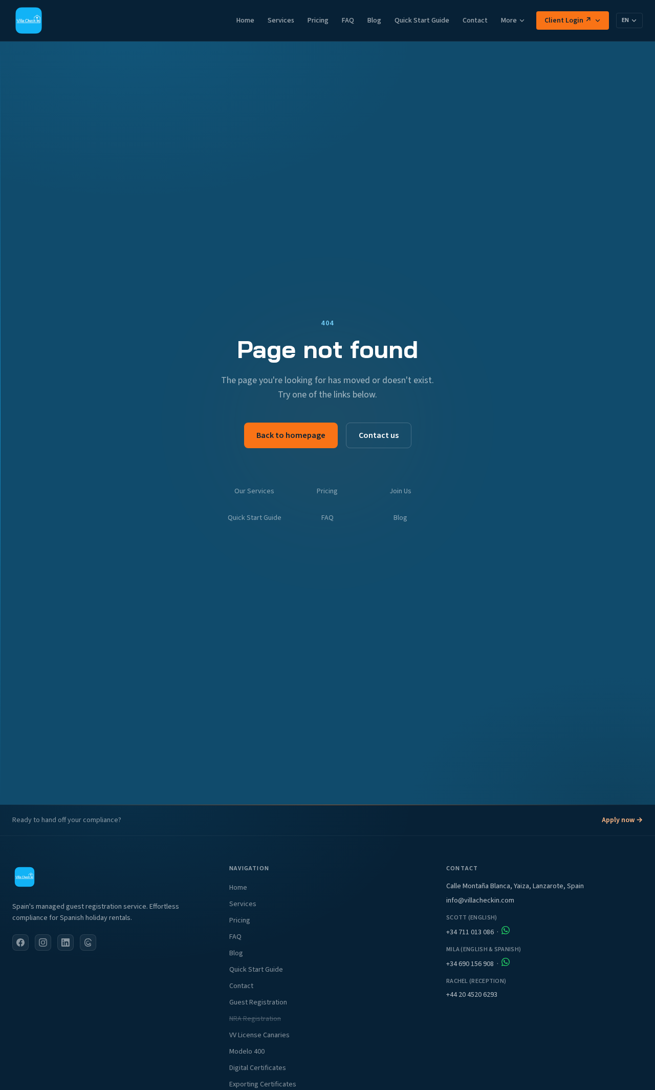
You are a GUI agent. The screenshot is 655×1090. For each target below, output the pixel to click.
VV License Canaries (259, 1035)
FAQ (348, 20)
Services (281, 20)
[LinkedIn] (65, 942)
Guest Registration (258, 1002)
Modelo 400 (247, 1051)
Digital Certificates (257, 1068)
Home (245, 20)
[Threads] (88, 942)
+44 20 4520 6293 (471, 995)
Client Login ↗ (568, 20)
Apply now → (622, 820)
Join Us (400, 491)
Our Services (254, 491)
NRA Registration (255, 1019)
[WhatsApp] (505, 930)
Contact (475, 20)
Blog (374, 20)
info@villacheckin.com (480, 900)
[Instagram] (43, 942)
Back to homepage (290, 435)
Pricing (318, 20)
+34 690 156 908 (470, 964)
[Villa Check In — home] (28, 20)
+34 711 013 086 (470, 932)
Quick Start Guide (422, 20)
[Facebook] (20, 942)
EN (625, 20)
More (509, 20)
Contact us (379, 435)
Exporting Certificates (262, 1084)
